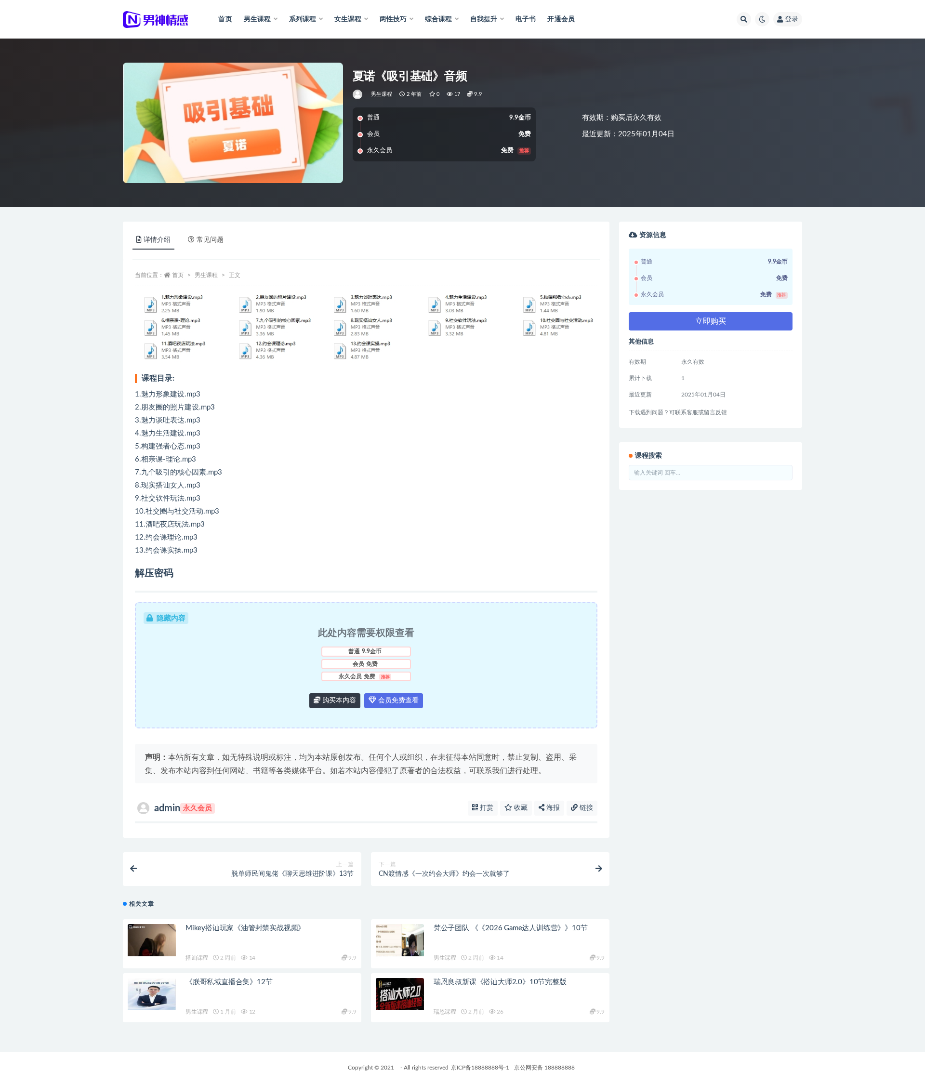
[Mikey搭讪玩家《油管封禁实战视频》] (152, 940)
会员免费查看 (397, 700)
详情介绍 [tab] (157, 240)
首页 (225, 19)
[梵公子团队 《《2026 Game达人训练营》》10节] (400, 940)
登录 (791, 19)
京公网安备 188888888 (544, 1067)
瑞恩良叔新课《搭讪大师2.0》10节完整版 (500, 982)
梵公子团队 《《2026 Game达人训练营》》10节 (511, 928)
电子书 (525, 19)
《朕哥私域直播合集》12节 (228, 982)
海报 (552, 808)
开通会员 (561, 19)
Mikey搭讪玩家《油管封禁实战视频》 (245, 928)
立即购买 (710, 321)
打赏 (485, 808)
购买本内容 (338, 700)
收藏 (520, 808)
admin (183, 808)
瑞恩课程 (445, 1012)
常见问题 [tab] (210, 240)
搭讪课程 (196, 958)
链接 (585, 808)
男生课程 (382, 94)
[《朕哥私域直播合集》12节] (152, 994)
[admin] (358, 94)
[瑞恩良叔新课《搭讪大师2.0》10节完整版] (400, 994)
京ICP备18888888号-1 (480, 1067)
